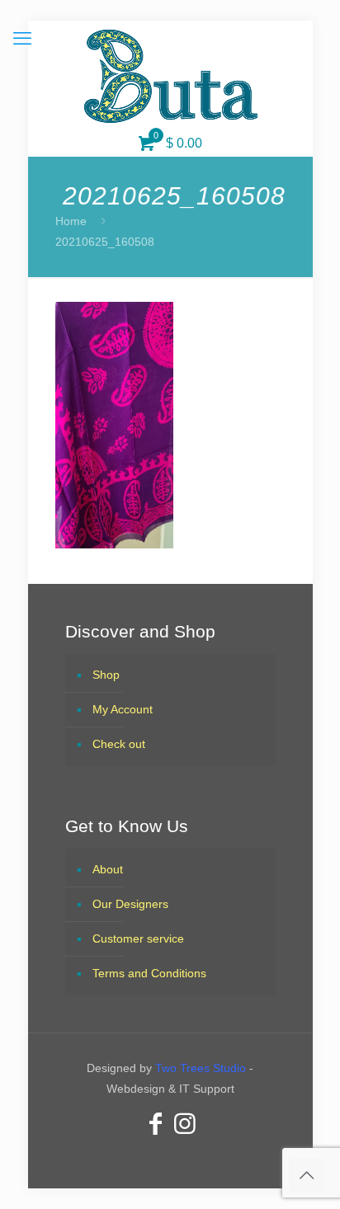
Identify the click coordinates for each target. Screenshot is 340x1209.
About (107, 869)
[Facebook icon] (155, 1123)
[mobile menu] (22, 39)
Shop (106, 674)
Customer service (138, 938)
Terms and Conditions (149, 973)
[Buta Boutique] (170, 76)
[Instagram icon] (184, 1123)
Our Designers (130, 903)
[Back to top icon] (306, 1175)
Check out (118, 743)
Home (71, 221)
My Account (122, 709)
